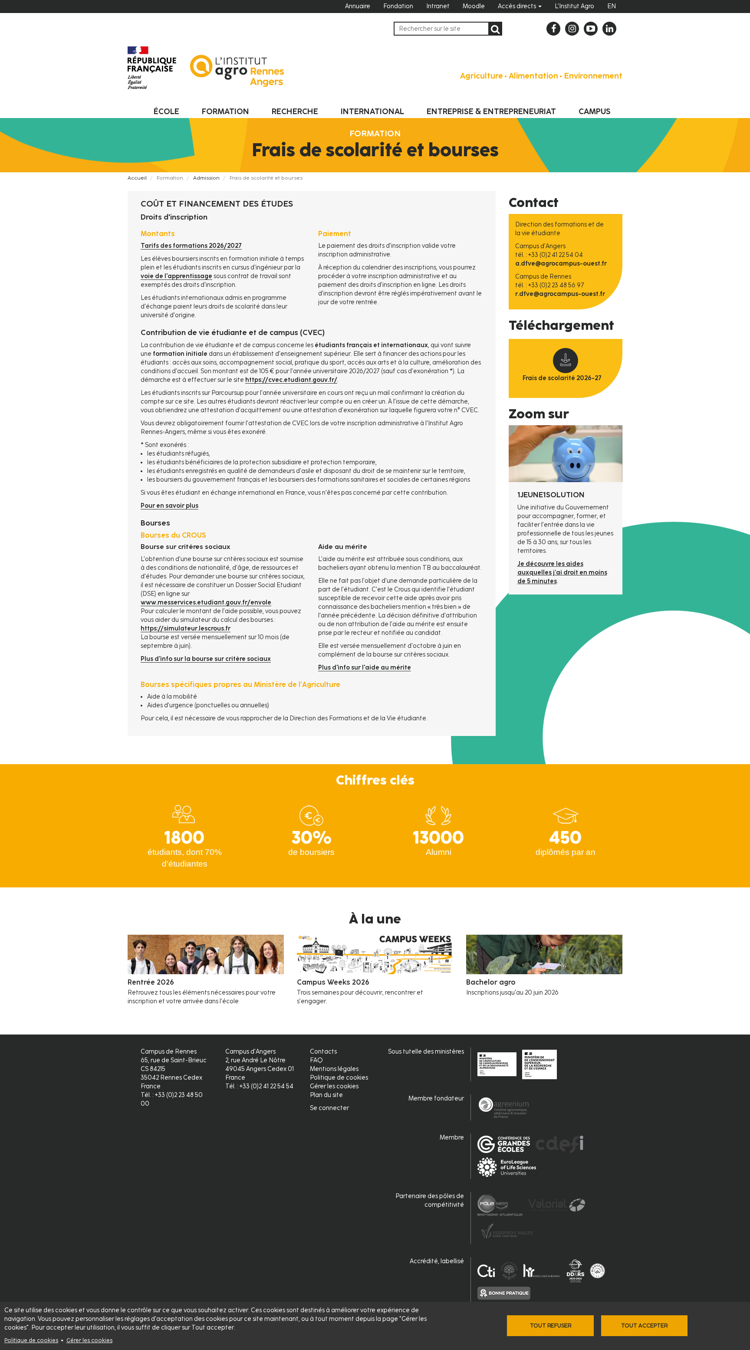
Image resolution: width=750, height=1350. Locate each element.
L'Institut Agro (574, 6)
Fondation (398, 6)
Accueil (137, 178)
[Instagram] (572, 29)
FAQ (316, 1060)
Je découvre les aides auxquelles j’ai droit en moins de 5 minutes (562, 572)
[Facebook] (553, 29)
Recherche (295, 111)
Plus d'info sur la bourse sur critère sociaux (206, 659)
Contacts (323, 1051)
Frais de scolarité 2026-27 (562, 378)
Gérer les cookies (89, 1340)
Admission (206, 178)
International (372, 111)
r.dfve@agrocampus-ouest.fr (560, 294)
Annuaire (357, 6)
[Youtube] (591, 29)
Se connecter (329, 1108)
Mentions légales (334, 1069)
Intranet (438, 6)
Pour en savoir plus (169, 505)
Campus (595, 111)
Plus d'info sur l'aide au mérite (364, 667)
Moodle (474, 6)
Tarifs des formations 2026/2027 (191, 246)
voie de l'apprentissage (176, 276)
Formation (225, 111)
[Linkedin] (609, 29)
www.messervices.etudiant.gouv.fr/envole (206, 602)
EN (611, 6)
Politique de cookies (31, 1340)
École (166, 111)
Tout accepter (644, 1325)
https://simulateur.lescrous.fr (185, 628)
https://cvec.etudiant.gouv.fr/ (291, 380)
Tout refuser (550, 1325)
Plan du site (326, 1095)
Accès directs (517, 6)
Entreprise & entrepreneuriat (491, 111)
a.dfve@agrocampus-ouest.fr (561, 263)
